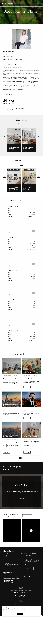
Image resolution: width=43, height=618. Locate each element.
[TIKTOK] (16, 109)
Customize (13, 614)
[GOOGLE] (13, 109)
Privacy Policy (26, 592)
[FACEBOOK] (4, 109)
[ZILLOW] (23, 109)
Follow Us (27, 515)
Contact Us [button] (21, 498)
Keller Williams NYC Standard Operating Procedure (19, 576)
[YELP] (7, 109)
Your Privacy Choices (21, 616)
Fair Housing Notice (6, 576)
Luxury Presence (28, 590)
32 (26, 344)
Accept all (20, 614)
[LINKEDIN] (10, 109)
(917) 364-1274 (10, 56)
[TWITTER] (30, 596)
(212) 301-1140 (8, 560)
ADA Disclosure (32, 576)
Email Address (27, 555)
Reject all (6, 614)
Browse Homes (34, 467)
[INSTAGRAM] (19, 109)
